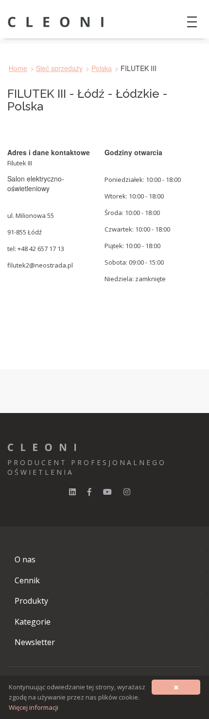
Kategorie (33, 621)
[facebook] (89, 491)
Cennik (27, 580)
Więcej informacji (33, 707)
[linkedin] (72, 491)
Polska (101, 68)
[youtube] (107, 491)
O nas (25, 559)
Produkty (31, 600)
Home (18, 68)
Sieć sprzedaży (59, 68)
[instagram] (126, 491)
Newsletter (35, 642)
